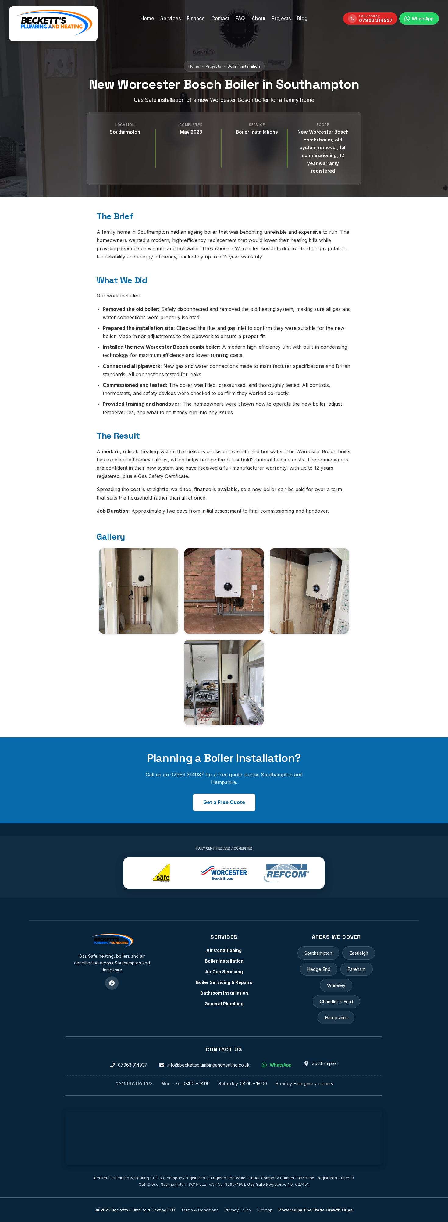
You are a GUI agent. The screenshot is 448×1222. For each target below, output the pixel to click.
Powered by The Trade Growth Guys (316, 1209)
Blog (302, 18)
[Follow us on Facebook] (112, 983)
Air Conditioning (224, 950)
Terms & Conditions (200, 1209)
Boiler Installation (224, 961)
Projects (281, 18)
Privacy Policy (238, 1209)
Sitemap (264, 1209)
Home (147, 18)
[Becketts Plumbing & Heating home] (112, 941)
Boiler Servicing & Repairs (224, 982)
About (258, 18)
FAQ (240, 18)
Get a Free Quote (224, 802)
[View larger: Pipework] (224, 591)
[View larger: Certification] (224, 682)
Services (170, 18)
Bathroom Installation (224, 993)
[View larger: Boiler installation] (138, 591)
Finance (196, 18)
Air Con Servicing (224, 971)
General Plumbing (224, 1003)
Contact (220, 18)
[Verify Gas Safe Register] (161, 873)
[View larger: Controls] (309, 591)
